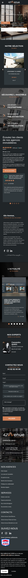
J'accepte (4, 571)
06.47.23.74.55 (16, 349)
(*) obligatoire (5, 413)
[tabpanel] (14, 188)
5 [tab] (18, 203)
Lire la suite (22, 316)
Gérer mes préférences (6, 575)
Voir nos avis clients (9, 170)
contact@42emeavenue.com (14, 453)
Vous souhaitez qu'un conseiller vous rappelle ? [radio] (13, 396)
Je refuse (13, 571)
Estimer (14, 22)
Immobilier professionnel (18, 25)
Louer (22, 22)
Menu (2, 2)
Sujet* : (4, 382)
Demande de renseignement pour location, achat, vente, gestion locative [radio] (13, 386)
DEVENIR (14, 106)
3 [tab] (14, 203)
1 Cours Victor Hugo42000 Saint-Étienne (11, 448)
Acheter (5, 22)
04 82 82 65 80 (14, 369)
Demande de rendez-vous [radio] (13, 391)
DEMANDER (15, 115)
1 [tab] (10, 203)
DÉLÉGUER (15, 124)
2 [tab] (12, 203)
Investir (5, 25)
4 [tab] (16, 203)
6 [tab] (22, 324)
